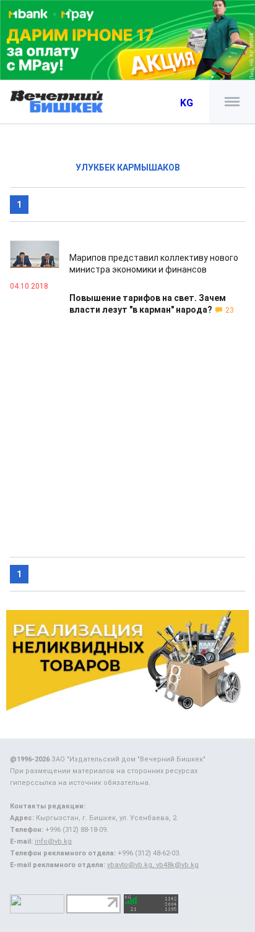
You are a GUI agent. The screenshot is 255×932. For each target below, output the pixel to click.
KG (186, 103)
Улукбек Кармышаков (128, 167)
